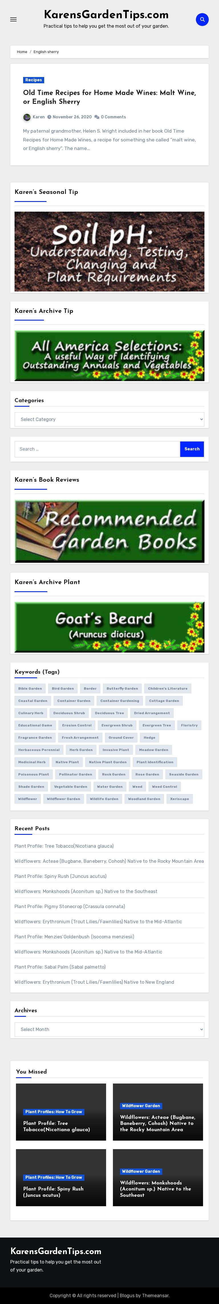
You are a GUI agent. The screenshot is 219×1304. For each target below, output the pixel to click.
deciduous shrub (69, 713)
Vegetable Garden (70, 787)
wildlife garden (104, 799)
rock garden (113, 774)
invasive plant (116, 750)
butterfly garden (122, 689)
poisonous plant (33, 774)
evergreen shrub (117, 725)
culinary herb (30, 713)
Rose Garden (147, 774)
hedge (149, 738)
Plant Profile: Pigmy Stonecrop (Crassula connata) (70, 906)
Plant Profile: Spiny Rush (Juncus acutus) (60, 876)
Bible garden (30, 689)
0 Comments (113, 117)
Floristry (189, 725)
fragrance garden (35, 738)
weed (137, 787)
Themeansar (155, 1295)
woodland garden (144, 799)
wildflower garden (63, 799)
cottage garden (164, 701)
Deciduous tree (109, 713)
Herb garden (81, 750)
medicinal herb (32, 762)
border (90, 689)
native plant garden (108, 762)
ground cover (121, 738)
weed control (164, 787)
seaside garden (183, 774)
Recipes (33, 80)
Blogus (127, 1295)
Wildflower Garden (141, 1105)
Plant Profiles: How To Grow (53, 1111)
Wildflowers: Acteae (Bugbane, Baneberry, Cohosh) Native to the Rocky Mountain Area (109, 861)
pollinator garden (75, 774)
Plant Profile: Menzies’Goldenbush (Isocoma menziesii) (74, 936)
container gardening (119, 701)
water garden (110, 787)
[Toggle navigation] (13, 19)
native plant (67, 762)
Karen (39, 117)
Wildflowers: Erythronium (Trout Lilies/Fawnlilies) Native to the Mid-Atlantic (98, 921)
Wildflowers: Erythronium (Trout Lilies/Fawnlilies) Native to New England (94, 982)
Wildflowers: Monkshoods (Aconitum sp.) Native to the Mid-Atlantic (88, 952)
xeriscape (179, 799)
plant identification (155, 762)
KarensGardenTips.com (106, 15)
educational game (35, 725)
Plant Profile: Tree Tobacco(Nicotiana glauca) (64, 846)
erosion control (77, 725)
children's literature (168, 689)
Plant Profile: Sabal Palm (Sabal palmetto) (60, 967)
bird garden (63, 689)
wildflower (27, 799)
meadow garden (153, 750)
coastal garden (32, 701)
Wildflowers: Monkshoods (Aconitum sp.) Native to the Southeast (86, 891)
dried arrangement (152, 713)
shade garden (31, 787)
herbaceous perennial (39, 750)
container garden (73, 701)
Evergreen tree (157, 725)
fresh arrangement (80, 738)
